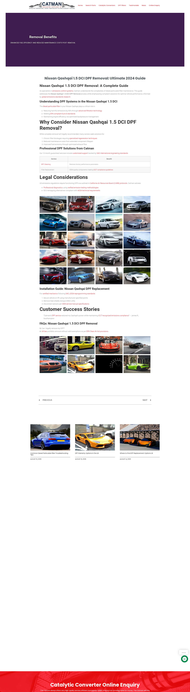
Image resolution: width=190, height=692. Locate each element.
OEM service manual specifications (75, 304)
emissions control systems (62, 91)
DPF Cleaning (46, 164)
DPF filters (122, 5)
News (144, 5)
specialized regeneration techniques (83, 138)
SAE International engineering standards (112, 153)
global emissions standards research (56, 97)
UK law (44, 331)
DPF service (56, 315)
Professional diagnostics (53, 188)
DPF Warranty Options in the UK (87, 453)
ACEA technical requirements (89, 190)
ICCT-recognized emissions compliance (113, 315)
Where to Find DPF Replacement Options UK (136, 453)
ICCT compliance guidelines (103, 170)
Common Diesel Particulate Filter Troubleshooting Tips (49, 454)
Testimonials (134, 5)
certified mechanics (50, 294)
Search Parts (91, 5)
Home (80, 5)
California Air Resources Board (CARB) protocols (108, 183)
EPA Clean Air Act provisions (97, 331)
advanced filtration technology (90, 111)
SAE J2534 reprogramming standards (80, 294)
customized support (80, 153)
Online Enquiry (154, 5)
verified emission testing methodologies (83, 188)
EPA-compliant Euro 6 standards (62, 114)
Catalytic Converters (107, 5)
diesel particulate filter (51, 106)
